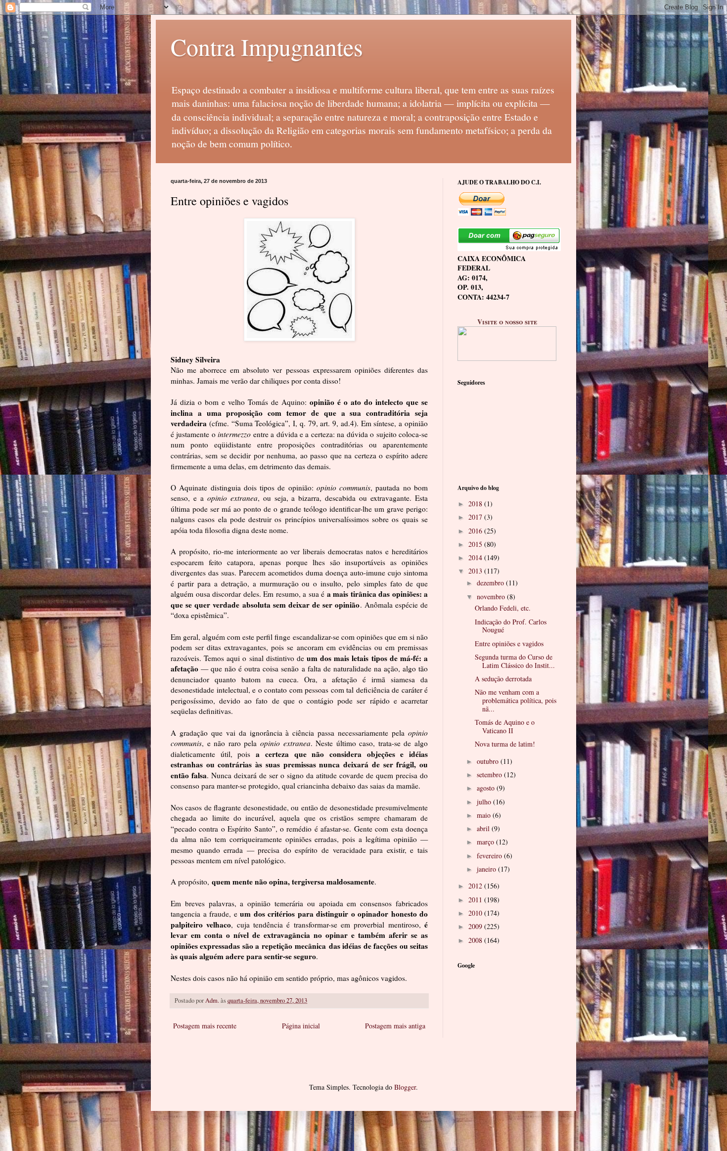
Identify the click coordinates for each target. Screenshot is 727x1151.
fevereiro (490, 855)
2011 (476, 899)
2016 (476, 530)
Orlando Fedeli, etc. (503, 608)
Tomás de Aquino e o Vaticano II (505, 726)
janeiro (487, 869)
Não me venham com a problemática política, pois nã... (515, 700)
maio (485, 815)
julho (485, 801)
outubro (488, 761)
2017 (476, 517)
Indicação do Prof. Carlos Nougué (510, 626)
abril (484, 828)
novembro (492, 596)
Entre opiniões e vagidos (509, 643)
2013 (476, 571)
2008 (476, 940)
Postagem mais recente (204, 1025)
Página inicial (301, 1025)
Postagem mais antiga (395, 1025)
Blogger (405, 1087)
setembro (490, 774)
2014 (476, 557)
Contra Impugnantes (267, 46)
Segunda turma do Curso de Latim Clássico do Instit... (515, 661)
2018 (476, 503)
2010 (476, 913)
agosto (487, 788)
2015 (476, 544)
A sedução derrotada (503, 678)
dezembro (491, 582)
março (486, 841)
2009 (476, 926)
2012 (476, 885)
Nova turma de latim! (505, 744)
